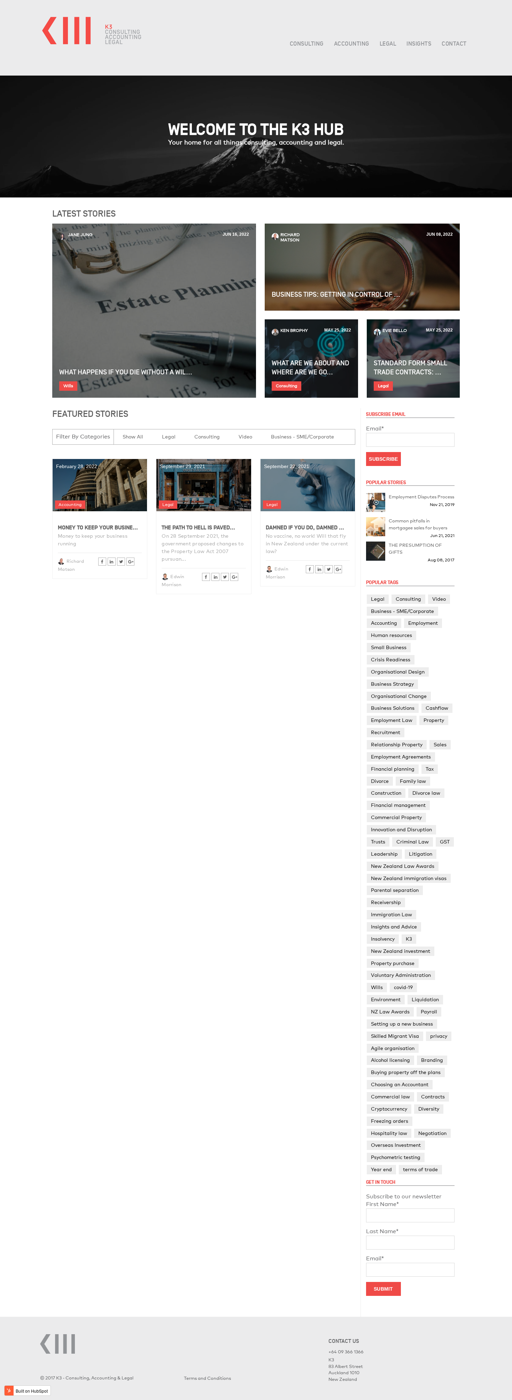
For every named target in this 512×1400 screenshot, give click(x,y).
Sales (440, 744)
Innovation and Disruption (401, 829)
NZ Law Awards (390, 1011)
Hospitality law (389, 1133)
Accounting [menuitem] (351, 43)
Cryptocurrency (389, 1109)
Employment (423, 623)
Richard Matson (290, 237)
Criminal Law (412, 842)
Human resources (391, 635)
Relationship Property (396, 744)
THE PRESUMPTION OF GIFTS (415, 548)
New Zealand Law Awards (402, 866)
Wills (68, 385)
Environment (386, 999)
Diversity (428, 1109)
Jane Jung (80, 234)
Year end (381, 1169)
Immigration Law (391, 914)
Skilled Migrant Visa (395, 1036)
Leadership (384, 854)
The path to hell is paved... (198, 527)
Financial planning (392, 769)
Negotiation (432, 1133)
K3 (409, 939)
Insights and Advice (394, 927)
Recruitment (385, 732)
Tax (430, 769)
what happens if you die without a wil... (125, 372)
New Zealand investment (400, 951)
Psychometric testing (395, 1157)
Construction (386, 793)
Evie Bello (394, 330)
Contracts (433, 1096)
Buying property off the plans (406, 1072)
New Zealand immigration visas (409, 878)
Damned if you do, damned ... (305, 527)
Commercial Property (396, 817)
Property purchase (392, 963)
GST (445, 842)
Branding (432, 1060)
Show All (133, 437)
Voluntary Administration (401, 975)
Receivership (386, 902)
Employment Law (391, 720)
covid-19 (403, 987)
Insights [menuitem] (418, 43)
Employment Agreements (401, 757)
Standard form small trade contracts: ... (410, 367)
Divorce (380, 781)
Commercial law (390, 1096)
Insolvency (383, 939)
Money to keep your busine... (98, 527)
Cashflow (437, 708)
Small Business (388, 647)
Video (245, 437)
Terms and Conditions (207, 1378)
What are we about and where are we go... (310, 367)
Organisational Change (399, 696)
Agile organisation (392, 1048)
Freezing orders (389, 1121)
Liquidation (425, 999)
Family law (413, 781)
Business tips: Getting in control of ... (336, 295)
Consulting (286, 385)
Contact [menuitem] (454, 43)
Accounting (70, 504)
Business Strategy (392, 684)
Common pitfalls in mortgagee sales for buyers (418, 524)
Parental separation (395, 890)
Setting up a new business (402, 1024)
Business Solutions (392, 708)
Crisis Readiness (390, 659)
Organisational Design (398, 672)
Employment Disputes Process (421, 496)
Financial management (398, 805)
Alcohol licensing (390, 1060)
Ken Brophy (294, 330)
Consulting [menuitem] (307, 43)
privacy (438, 1036)
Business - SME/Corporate (302, 437)
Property (434, 720)
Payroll (429, 1011)
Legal (383, 385)
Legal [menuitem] (388, 43)
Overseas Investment (396, 1145)
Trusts (378, 842)
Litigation (420, 854)
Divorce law (426, 793)
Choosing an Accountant (399, 1084)
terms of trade (420, 1169)
